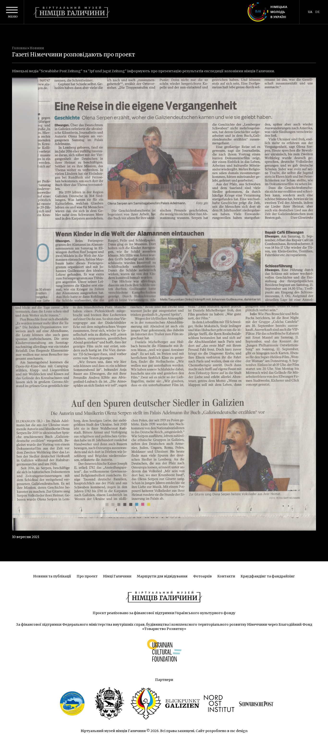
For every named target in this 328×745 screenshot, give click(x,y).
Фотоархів (202, 576)
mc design (239, 731)
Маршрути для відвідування (162, 576)
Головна (19, 48)
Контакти (226, 576)
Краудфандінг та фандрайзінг (268, 576)
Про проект (87, 576)
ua (310, 12)
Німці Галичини (117, 576)
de (317, 12)
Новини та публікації (52, 576)
